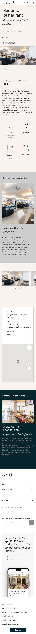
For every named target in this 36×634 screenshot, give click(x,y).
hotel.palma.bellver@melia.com (18, 327)
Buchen (18, 630)
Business (5, 495)
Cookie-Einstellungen (9, 620)
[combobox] (28, 2)
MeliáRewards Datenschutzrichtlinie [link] (15, 612)
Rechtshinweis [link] (7, 604)
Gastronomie (9, 70)
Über (4, 484)
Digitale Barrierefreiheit (10, 624)
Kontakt (5, 500)
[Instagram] (8, 511)
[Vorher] (11, 252)
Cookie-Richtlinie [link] (8, 616)
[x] (12, 511)
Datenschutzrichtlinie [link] (9, 608)
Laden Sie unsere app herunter (14, 558)
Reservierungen (7, 489)
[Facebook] (3, 511)
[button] (18, 361)
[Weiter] (24, 252)
